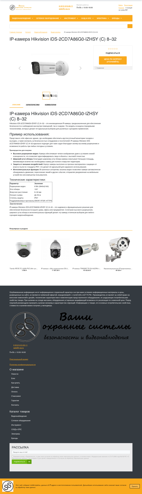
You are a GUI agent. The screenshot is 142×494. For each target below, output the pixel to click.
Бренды (14, 438)
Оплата (14, 391)
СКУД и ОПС (16, 429)
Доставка (15, 387)
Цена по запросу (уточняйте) (113, 60)
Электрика (15, 433)
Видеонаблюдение (19, 416)
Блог (13, 378)
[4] (115, 48)
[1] (109, 48)
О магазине (16, 396)
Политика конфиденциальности (23, 364)
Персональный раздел (19, 359)
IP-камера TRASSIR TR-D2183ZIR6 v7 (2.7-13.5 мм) (91, 268)
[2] (111, 48)
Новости (14, 374)
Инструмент (16, 425)
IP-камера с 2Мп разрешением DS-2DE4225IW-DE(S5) (61, 268)
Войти (121, 5)
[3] (113, 48)
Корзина (121, 8)
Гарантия (15, 400)
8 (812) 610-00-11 (66, 6)
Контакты (15, 405)
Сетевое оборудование (21, 420)
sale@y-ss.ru (64, 9)
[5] (117, 48)
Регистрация (128, 5)
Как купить (15, 382)
